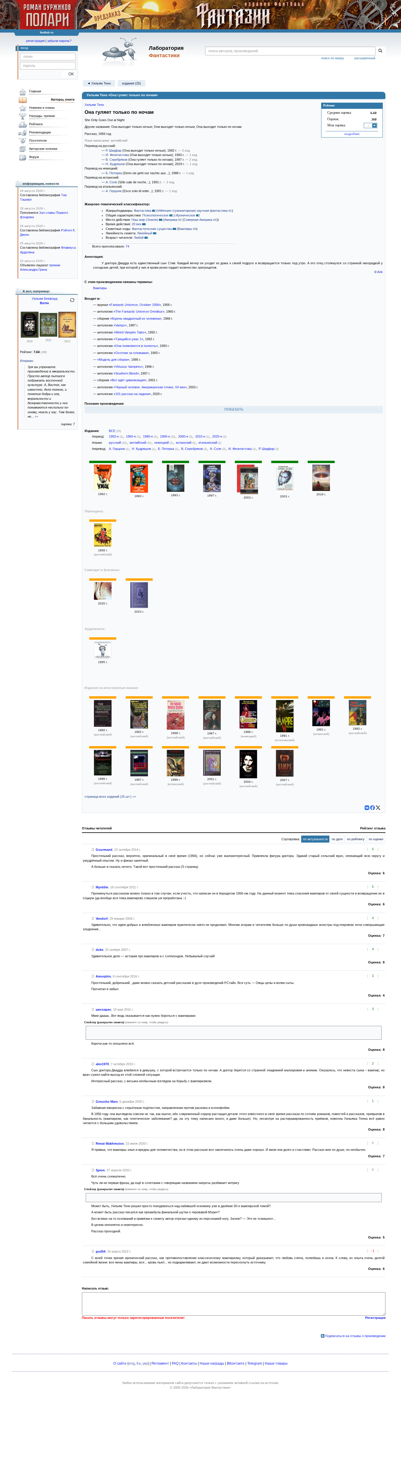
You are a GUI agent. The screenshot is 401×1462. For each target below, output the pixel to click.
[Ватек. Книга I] (48, 335)
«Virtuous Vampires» (128, 366)
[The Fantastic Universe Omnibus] (102, 725)
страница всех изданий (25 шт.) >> (110, 796)
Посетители (38, 140)
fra (139, 1363)
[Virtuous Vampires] (102, 774)
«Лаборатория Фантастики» (209, 1387)
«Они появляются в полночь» (136, 346)
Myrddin (102, 887)
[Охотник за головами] (139, 491)
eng (132, 1363)
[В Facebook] (372, 807)
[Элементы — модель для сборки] (102, 657)
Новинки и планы (42, 107)
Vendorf (102, 918)
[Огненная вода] (212, 491)
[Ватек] (29, 336)
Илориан (26, 360)
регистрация (35, 41)
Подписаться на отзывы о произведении (355, 1336)
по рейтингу (356, 839)
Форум (34, 157)
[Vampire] (248, 727)
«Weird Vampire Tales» (130, 332)
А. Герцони (114, 191)
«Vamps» (120, 325)
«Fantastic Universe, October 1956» (135, 304)
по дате (337, 839)
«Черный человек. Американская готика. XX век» (150, 387)
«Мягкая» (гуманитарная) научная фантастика (193, 210)
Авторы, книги (63, 99)
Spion (100, 1170)
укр (145, 1363)
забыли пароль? (59, 41)
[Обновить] (72, 302)
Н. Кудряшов (115, 164)
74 (127, 246)
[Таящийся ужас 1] (102, 489)
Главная (35, 91)
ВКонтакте (236, 1363)
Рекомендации (40, 132)
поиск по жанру (332, 58)
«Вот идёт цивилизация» (128, 380)
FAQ (175, 1363)
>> (36, 416)
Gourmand (104, 849)
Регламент (160, 1363)
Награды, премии (42, 116)
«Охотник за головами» (131, 353)
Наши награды (212, 1363)
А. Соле (111, 182)
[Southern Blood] (139, 775)
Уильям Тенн (94, 104)
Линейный (144, 233)
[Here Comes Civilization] (212, 774)
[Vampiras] (175, 775)
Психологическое (155, 215)
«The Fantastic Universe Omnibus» (139, 311)
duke (99, 949)
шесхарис (103, 1009)
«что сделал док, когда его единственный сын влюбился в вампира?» (140, 1197)
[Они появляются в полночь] (175, 490)
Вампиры (185, 229)
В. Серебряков (116, 159)
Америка (170, 219)
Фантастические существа (152, 229)
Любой (139, 237)
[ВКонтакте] (367, 807)
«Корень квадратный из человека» (135, 318)
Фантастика (142, 210)
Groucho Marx (107, 1101)
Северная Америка (198, 219)
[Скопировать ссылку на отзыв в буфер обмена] (93, 849)
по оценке (376, 839)
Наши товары (276, 1363)
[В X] (378, 807)
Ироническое (185, 215)
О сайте (120, 1363)
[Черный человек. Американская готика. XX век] (284, 492)
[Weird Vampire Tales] (357, 724)
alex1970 (102, 1064)
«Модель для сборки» (113, 359)
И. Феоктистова (117, 155)
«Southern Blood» (126, 373)
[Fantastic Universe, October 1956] (102, 545)
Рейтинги (36, 124)
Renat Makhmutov (110, 1143)
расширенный (364, 58)
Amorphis (103, 976)
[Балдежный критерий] (249, 481)
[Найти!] (380, 51)
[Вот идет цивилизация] (321, 490)
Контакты (189, 1363)
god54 (100, 1251)
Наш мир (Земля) (145, 219)
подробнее (352, 133)
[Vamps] (212, 729)
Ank (380, 272)
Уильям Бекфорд (44, 298)
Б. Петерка (114, 173)
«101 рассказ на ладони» (132, 394)
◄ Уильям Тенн (99, 83)
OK (69, 74)
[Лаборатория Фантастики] (120, 52)
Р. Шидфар (114, 150)
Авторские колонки (43, 148)
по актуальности (315, 839)
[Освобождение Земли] (139, 607)
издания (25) (131, 83)
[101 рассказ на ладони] (102, 598)
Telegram (254, 1363)
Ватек (44, 303)
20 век (136, 224)
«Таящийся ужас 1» (128, 339)
